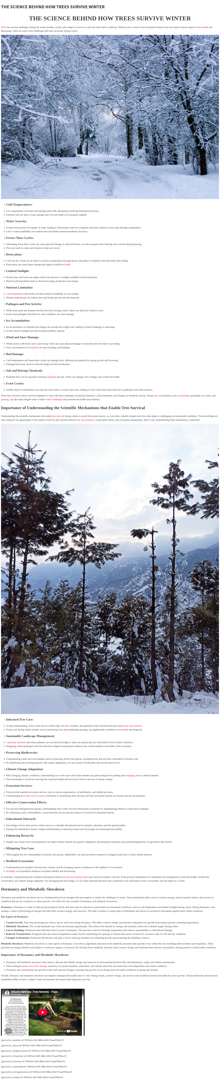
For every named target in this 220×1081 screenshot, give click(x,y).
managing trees (133, 775)
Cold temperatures (15, 293)
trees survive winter (35, 795)
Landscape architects (16, 742)
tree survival (58, 416)
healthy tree (14, 871)
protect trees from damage (34, 966)
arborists (65, 725)
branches (33, 347)
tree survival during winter (75, 877)
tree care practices (85, 420)
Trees (3, 27)
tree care (158, 395)
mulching (184, 395)
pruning (5, 399)
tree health (203, 27)
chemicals (51, 377)
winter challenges (54, 399)
